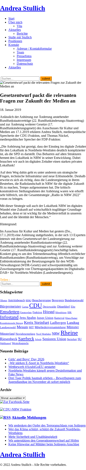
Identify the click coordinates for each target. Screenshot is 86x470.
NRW (56, 333)
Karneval (59, 318)
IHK (69, 312)
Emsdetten (9, 311)
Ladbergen (58, 323)
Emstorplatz (26, 312)
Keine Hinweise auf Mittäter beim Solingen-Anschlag (43, 444)
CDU (35, 305)
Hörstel (48, 312)
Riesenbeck (8, 339)
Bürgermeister (10, 306)
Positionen (15, 41)
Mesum (22, 327)
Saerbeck (26, 338)
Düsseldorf (63, 306)
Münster (73, 327)
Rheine (69, 332)
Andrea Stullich (22, 8)
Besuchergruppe (41, 300)
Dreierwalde (49, 306)
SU (80, 339)
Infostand (9, 317)
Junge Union (45, 317)
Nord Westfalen (43, 334)
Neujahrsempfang (25, 333)
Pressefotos (24, 56)
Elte (73, 306)
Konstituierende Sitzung (11, 323)
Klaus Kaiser (71, 318)
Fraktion (37, 312)
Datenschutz (25, 63)
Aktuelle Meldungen (29, 417)
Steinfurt (72, 339)
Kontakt (13, 45)
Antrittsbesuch (16, 300)
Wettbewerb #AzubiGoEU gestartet (31, 367)
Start (11, 18)
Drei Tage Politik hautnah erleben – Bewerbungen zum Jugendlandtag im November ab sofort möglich (44, 380)
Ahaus (3, 300)
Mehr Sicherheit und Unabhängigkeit (32, 436)
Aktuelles (14, 30)
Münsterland (7, 333)
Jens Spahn (27, 318)
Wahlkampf (5, 343)
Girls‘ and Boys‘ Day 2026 (26, 359)
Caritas (25, 307)
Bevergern (58, 300)
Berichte (22, 33)
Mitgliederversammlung (50, 327)
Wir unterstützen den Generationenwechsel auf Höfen (43, 440)
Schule (38, 339)
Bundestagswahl (74, 300)
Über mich (15, 22)
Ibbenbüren (61, 312)
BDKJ (28, 300)
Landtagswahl (8, 327)
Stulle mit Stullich (20, 37)
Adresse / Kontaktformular (34, 48)
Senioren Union (54, 339)
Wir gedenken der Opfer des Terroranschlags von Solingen (47, 425)
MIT (31, 327)
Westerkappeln (20, 343)
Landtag (73, 323)
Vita (19, 26)
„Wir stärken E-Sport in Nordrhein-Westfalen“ (38, 363)
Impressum (24, 60)
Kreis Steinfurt (36, 322)
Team (20, 52)
